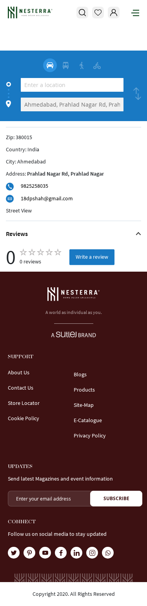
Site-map (84, 404)
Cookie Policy (23, 418)
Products (84, 389)
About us (18, 372)
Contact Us (20, 387)
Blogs (80, 374)
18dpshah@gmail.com (47, 198)
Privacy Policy (90, 435)
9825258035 (34, 185)
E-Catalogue (88, 420)
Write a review (92, 256)
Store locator (24, 402)
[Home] (30, 12)
